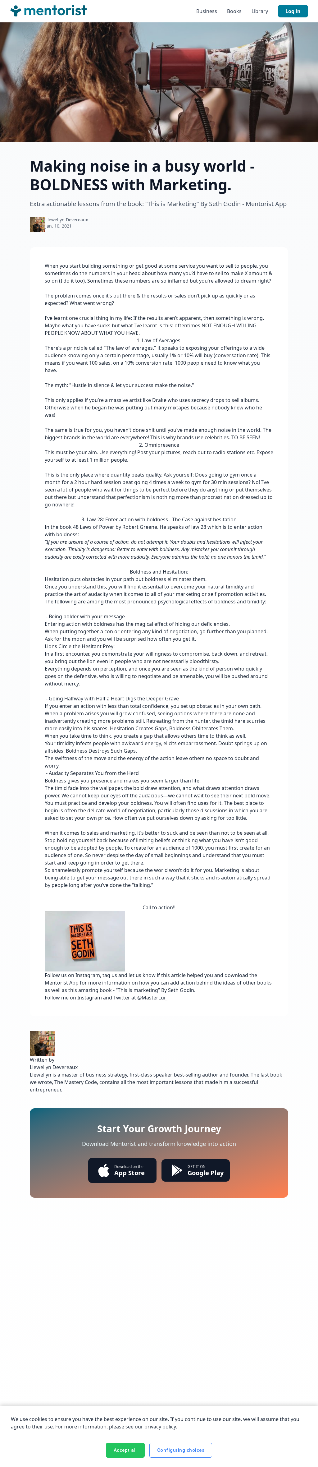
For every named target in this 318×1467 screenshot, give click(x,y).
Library (260, 11)
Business (206, 11)
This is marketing (138, 990)
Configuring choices (181, 1450)
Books (234, 11)
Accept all (125, 1450)
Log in (293, 11)
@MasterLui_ (153, 997)
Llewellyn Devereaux (66, 220)
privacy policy (160, 1426)
